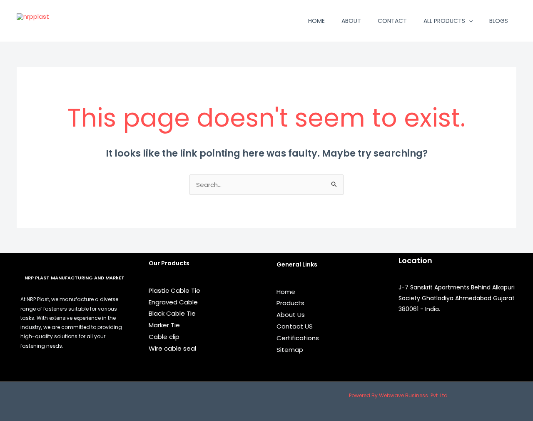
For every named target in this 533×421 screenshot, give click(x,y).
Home (316, 21)
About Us (290, 314)
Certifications (297, 338)
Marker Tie (164, 325)
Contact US (294, 326)
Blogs (498, 21)
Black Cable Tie (172, 313)
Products (290, 303)
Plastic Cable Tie (174, 290)
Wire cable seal (172, 348)
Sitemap (289, 349)
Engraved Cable (173, 302)
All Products (444, 21)
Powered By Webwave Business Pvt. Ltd (398, 395)
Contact (392, 21)
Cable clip (164, 336)
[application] (469, 21)
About (351, 21)
